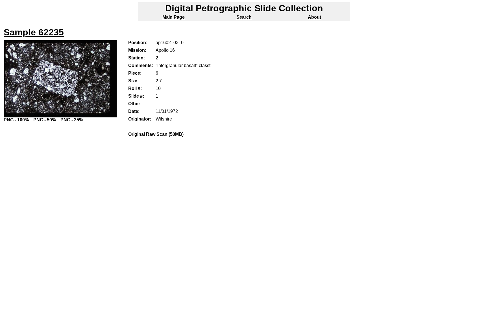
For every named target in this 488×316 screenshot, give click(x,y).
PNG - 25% (71, 119)
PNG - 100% (16, 119)
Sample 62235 (34, 32)
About (314, 17)
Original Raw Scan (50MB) (156, 134)
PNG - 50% (44, 119)
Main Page (173, 17)
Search (244, 17)
